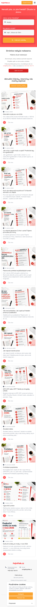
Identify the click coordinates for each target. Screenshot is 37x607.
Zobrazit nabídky (20, 40)
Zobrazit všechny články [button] (18, 86)
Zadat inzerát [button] (27, 2)
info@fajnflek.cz (8, 66)
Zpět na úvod (18, 70)
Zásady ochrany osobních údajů (18, 580)
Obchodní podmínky (18, 577)
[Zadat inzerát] (35, 2)
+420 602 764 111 (29, 66)
